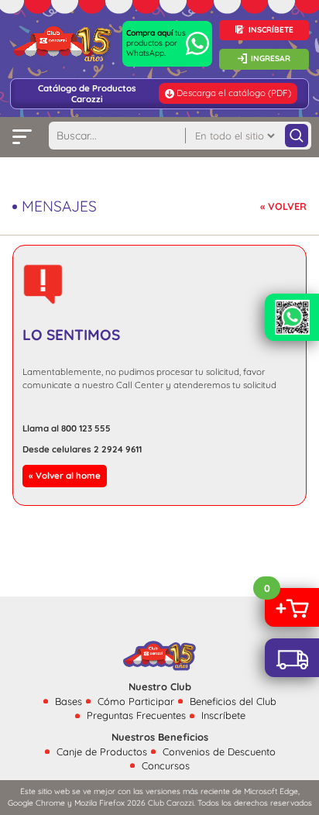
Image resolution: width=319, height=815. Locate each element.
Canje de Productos (102, 751)
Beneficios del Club (233, 701)
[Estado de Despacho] (292, 657)
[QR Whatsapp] (292, 317)
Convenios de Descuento (219, 751)
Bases (68, 701)
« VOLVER (283, 206)
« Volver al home (65, 475)
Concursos (166, 765)
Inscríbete (223, 715)
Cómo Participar (136, 701)
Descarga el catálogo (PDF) (234, 92)
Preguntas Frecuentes (136, 715)
